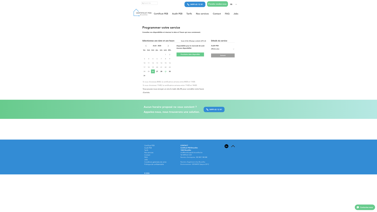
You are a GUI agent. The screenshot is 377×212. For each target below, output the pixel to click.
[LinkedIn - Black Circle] (226, 146)
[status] (193, 41)
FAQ (146, 157)
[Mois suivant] (168, 46)
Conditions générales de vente (155, 162)
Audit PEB (148, 148)
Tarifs (146, 150)
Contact (147, 155)
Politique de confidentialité (154, 164)
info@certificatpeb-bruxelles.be (191, 152)
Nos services (148, 153)
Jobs (146, 160)
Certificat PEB (149, 145)
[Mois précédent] (146, 46)
